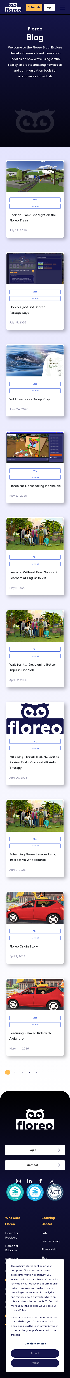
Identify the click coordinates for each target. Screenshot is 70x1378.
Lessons (35, 206)
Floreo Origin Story (23, 946)
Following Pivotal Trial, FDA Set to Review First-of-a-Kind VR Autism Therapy (34, 762)
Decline (35, 1362)
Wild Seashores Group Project (31, 399)
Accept (35, 1353)
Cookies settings (35, 1343)
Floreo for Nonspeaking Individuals (34, 486)
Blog (35, 199)
